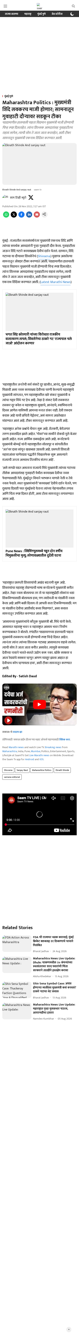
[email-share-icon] (37, 216)
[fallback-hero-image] (16, 943)
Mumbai (35, 751)
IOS (42, 759)
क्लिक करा (64, 739)
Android (29, 759)
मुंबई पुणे (41, 14)
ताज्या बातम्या (11, 14)
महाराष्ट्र (27, 14)
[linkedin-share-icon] (29, 216)
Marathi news (16, 747)
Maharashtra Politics (41, 770)
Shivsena (44, 256)
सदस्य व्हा (17, 732)
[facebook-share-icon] (21, 216)
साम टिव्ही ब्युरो (18, 197)
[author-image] (5, 198)
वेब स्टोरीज (57, 14)
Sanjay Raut (22, 770)
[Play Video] (39, 704)
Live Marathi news (39, 755)
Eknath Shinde (62, 770)
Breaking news (53, 747)
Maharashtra (9, 751)
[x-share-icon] (14, 216)
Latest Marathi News (55, 282)
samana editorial (12, 777)
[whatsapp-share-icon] (6, 216)
